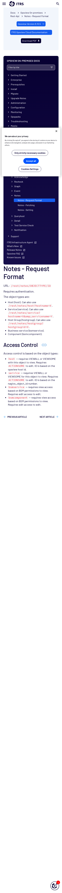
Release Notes (14, 249)
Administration (18, 102)
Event (17, 190)
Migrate (14, 93)
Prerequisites (18, 84)
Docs (12, 12)
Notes (17, 195)
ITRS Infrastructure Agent (20, 242)
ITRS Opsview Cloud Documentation (29, 32)
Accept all (31, 160)
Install (14, 89)
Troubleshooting (19, 121)
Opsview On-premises (31, 12)
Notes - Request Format (36, 16)
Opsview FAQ (13, 253)
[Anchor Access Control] (44, 344)
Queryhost (19, 216)
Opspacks (16, 116)
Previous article (17, 416)
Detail (17, 220)
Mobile (14, 125)
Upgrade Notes (18, 98)
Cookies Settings (29, 169)
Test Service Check (24, 225)
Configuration (18, 107)
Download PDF (29, 40)
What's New (13, 246)
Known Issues (14, 257)
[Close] (56, 131)
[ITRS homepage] (31, 3)
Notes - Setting (25, 209)
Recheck (18, 181)
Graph (17, 186)
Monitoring (16, 112)
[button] (54, 885)
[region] (31, 152)
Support (15, 236)
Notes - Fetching (26, 205)
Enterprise (16, 79)
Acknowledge (21, 177)
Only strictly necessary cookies (29, 152)
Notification (20, 230)
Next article (47, 416)
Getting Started (19, 75)
